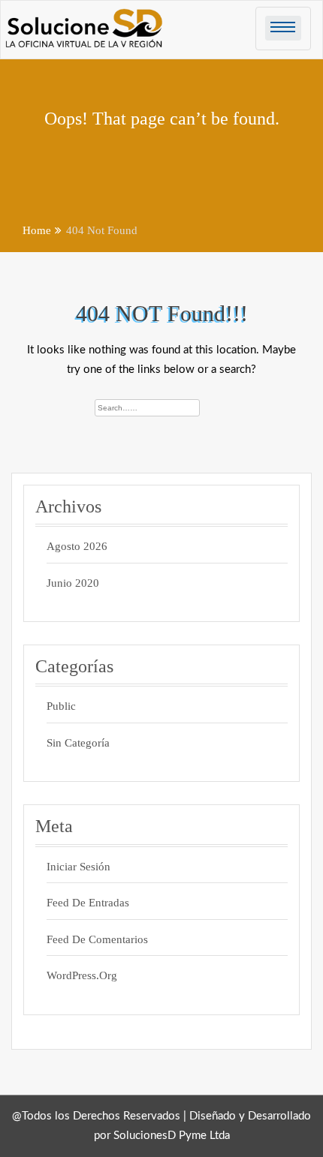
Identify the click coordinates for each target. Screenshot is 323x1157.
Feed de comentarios (97, 939)
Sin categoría (78, 743)
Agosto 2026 (77, 546)
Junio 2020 (73, 583)
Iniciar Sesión (78, 867)
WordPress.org (82, 975)
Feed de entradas (88, 903)
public (61, 706)
